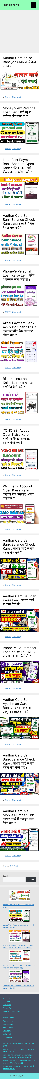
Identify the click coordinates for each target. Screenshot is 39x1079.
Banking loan (8, 1027)
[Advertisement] (19, 30)
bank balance (8, 1024)
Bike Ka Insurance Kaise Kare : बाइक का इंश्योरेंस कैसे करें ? (18, 383)
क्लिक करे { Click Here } (13, 97)
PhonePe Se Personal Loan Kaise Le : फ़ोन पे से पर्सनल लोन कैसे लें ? (19, 652)
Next (17, 866)
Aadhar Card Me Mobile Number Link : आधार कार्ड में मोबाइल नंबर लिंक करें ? (19, 817)
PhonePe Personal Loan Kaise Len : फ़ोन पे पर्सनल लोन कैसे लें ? (18, 275)
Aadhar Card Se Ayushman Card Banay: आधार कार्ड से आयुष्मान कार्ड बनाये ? (17, 706)
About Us (6, 998)
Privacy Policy (8, 1008)
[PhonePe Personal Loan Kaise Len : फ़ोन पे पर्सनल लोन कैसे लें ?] (19, 976)
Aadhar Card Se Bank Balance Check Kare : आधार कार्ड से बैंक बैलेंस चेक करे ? (19, 546)
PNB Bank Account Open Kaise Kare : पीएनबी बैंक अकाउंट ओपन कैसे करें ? (18, 492)
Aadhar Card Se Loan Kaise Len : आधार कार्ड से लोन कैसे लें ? (19, 600)
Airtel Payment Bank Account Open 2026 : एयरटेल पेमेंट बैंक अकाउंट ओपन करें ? (19, 329)
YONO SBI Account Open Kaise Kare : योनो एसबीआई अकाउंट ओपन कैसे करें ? (18, 436)
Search (5, 876)
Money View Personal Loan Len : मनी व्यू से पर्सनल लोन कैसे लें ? (19, 112)
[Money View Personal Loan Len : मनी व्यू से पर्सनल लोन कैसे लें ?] (19, 915)
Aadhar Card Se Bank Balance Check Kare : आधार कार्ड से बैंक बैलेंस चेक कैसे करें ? (19, 761)
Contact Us (7, 1001)
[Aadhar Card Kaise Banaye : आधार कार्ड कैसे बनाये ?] (19, 896)
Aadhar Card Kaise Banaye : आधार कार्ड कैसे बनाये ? (19, 62)
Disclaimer (7, 1005)
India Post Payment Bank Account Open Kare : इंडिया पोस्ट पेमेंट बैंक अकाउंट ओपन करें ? (18, 166)
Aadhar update (8, 1018)
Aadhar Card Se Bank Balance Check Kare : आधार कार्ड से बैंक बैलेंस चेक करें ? (19, 221)
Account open (8, 1021)
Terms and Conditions (11, 1011)
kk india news (11, 4)
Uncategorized (8, 1037)
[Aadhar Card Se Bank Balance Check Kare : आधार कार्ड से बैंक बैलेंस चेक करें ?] (19, 956)
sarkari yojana (8, 1034)
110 (11, 866)
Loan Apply (7, 1031)
